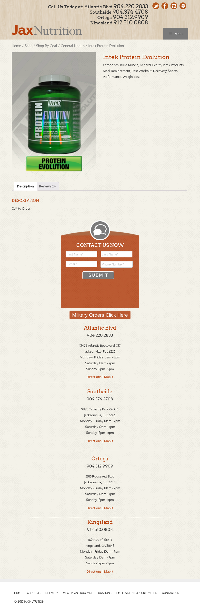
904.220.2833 (130, 6)
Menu (179, 33)
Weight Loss (131, 77)
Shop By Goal (46, 46)
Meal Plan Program (77, 593)
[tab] (25, 186)
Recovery (159, 71)
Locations (104, 593)
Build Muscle (129, 65)
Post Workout (142, 71)
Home (16, 46)
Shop (28, 46)
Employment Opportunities (136, 593)
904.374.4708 (130, 11)
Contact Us (170, 593)
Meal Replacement (116, 71)
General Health (73, 46)
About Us (33, 593)
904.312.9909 (130, 17)
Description (25, 186)
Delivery (51, 593)
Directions (94, 377)
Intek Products (173, 65)
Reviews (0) (47, 186)
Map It (108, 377)
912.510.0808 (130, 22)
